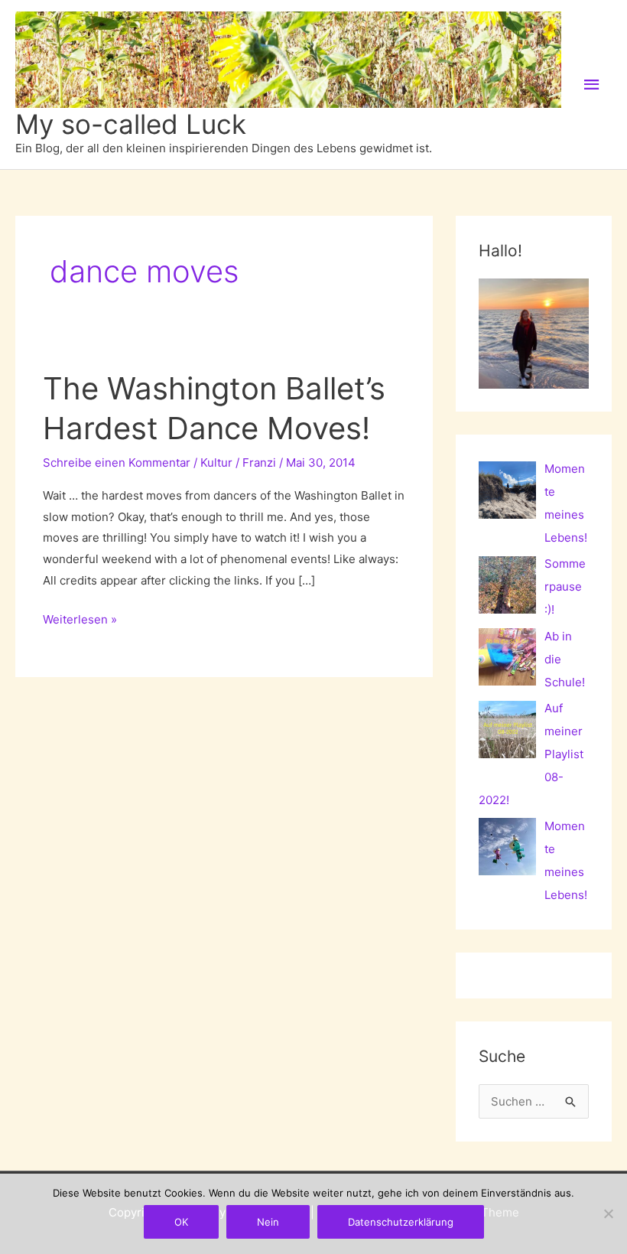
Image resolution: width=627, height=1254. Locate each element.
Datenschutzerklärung (400, 1222)
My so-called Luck (130, 124)
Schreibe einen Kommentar (116, 462)
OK (181, 1222)
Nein (268, 1222)
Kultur (216, 462)
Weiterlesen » (80, 620)
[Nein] (608, 1213)
